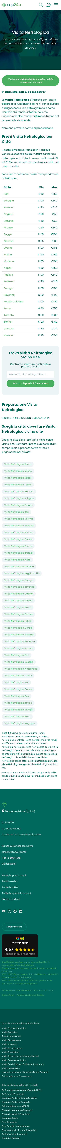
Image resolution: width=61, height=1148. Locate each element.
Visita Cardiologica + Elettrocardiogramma (23, 1064)
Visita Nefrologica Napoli (17, 477)
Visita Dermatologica (12, 1048)
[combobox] (30, 374)
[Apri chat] (48, 5)
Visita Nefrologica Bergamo (19, 723)
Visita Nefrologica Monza (18, 627)
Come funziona (11, 828)
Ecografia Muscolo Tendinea (15, 1114)
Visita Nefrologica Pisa (16, 696)
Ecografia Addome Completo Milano (19, 1098)
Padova (8, 275)
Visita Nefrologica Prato (17, 559)
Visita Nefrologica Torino (17, 484)
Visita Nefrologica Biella (17, 716)
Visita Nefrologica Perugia (18, 580)
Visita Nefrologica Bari (16, 512)
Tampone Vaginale (11, 1036)
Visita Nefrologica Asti (16, 682)
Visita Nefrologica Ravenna (19, 586)
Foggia (8, 234)
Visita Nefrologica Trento (18, 675)
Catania (8, 221)
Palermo (9, 281)
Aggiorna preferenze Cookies (30, 995)
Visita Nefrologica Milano (18, 471)
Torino (8, 322)
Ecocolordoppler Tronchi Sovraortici (19, 1130)
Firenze (8, 227)
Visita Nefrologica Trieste (18, 539)
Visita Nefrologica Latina (17, 621)
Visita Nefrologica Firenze (18, 505)
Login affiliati (14, 926)
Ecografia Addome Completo (16, 1102)
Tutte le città (10, 887)
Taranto (9, 315)
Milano (8, 254)
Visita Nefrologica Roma (17, 464)
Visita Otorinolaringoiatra (14, 1028)
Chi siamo (8, 822)
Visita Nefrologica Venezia (18, 525)
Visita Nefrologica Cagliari (18, 593)
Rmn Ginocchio (9, 1122)
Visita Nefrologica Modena (19, 566)
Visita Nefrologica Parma (18, 546)
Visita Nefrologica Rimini (17, 607)
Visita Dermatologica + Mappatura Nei (20, 1056)
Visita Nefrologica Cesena (18, 661)
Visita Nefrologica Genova (18, 491)
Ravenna (9, 295)
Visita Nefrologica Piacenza (19, 641)
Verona (8, 335)
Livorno (8, 248)
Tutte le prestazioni (14, 875)
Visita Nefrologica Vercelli (18, 709)
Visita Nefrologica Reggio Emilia (21, 573)
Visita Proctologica (11, 1068)
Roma (7, 308)
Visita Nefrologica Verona (18, 518)
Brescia (8, 207)
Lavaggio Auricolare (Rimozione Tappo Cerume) (25, 1072)
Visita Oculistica (9, 1032)
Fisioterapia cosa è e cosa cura (17, 1076)
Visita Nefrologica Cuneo (18, 689)
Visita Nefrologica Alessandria (20, 668)
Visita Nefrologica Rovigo (18, 702)
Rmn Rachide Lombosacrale (15, 1126)
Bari (6, 194)
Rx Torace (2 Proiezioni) (13, 1094)
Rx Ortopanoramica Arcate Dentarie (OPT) (21, 1090)
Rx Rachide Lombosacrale (14, 1134)
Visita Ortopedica (10, 1052)
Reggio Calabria (13, 301)
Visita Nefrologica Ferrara (18, 614)
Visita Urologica (9, 1044)
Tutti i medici (9, 881)
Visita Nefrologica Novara (18, 648)
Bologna (9, 200)
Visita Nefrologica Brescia (18, 552)
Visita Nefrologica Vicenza (18, 634)
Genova (8, 241)
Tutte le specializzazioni (16, 893)
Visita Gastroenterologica (14, 1060)
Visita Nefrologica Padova (18, 532)
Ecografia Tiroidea (11, 1138)
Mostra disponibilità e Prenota (30, 383)
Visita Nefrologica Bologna (19, 498)
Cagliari (8, 214)
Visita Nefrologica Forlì (16, 655)
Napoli (7, 268)
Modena (9, 261)
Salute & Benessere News (17, 846)
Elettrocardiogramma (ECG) (15, 1106)
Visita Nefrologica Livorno (18, 600)
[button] (56, 5)
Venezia (8, 328)
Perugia (8, 288)
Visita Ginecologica (11, 1040)
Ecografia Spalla (10, 1118)
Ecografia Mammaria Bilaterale (17, 1110)
